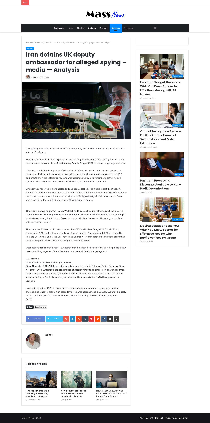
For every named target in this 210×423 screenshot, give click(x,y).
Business (116, 28)
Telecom (104, 28)
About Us (144, 418)
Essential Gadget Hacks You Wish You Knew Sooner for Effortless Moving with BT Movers (160, 88)
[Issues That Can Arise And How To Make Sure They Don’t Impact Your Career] (111, 379)
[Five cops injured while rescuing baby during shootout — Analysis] (41, 379)
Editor (33, 77)
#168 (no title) (156, 418)
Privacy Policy (171, 418)
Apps (71, 28)
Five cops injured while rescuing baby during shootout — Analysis (37, 393)
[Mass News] (105, 14)
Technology (59, 28)
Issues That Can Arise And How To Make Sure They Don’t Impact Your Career (111, 393)
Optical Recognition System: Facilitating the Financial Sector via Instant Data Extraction (161, 137)
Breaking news (40, 307)
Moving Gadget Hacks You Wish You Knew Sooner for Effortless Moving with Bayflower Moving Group (159, 232)
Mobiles (80, 28)
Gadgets (92, 28)
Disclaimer (183, 418)
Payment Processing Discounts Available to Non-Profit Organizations (160, 184)
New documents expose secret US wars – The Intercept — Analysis (73, 393)
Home (30, 42)
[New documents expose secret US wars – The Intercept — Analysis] (76, 379)
